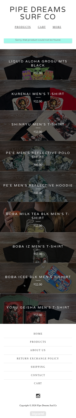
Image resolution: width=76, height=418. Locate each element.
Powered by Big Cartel (38, 413)
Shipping (38, 367)
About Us (38, 350)
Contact (38, 375)
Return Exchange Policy (38, 358)
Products (23, 27)
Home (38, 333)
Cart (42, 27)
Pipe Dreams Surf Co (38, 13)
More (57, 27)
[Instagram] (38, 396)
